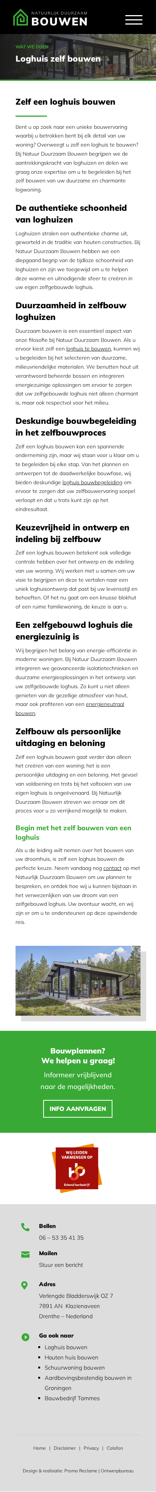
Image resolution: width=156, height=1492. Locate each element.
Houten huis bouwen (71, 1357)
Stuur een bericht (61, 1264)
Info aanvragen (78, 1108)
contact (112, 868)
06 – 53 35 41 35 (61, 1237)
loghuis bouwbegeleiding (92, 482)
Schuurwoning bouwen (75, 1367)
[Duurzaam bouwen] (78, 1013)
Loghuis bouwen (66, 1347)
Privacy (91, 1448)
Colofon (115, 1448)
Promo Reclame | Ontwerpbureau (99, 1470)
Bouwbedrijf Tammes (72, 1398)
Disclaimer (65, 1448)
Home (39, 1448)
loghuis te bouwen (88, 348)
